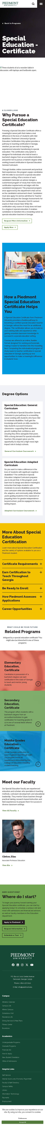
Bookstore (6, 1028)
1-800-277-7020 (25, 983)
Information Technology (10, 1094)
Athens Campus (7, 1009)
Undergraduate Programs (11, 1042)
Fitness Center (7, 1024)
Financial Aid (6, 1050)
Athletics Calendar (8, 1002)
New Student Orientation (10, 1057)
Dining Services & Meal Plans (12, 1021)
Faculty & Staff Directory (10, 1083)
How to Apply (7, 1054)
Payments (5, 1098)
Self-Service (6, 1075)
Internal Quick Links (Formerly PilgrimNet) (16, 1079)
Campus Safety (7, 1086)
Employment (6, 1101)
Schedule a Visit (7, 1013)
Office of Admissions (9, 1061)
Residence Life (7, 1017)
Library (4, 1090)
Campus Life (6, 1006)
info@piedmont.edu (25, 987)
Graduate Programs (9, 1046)
